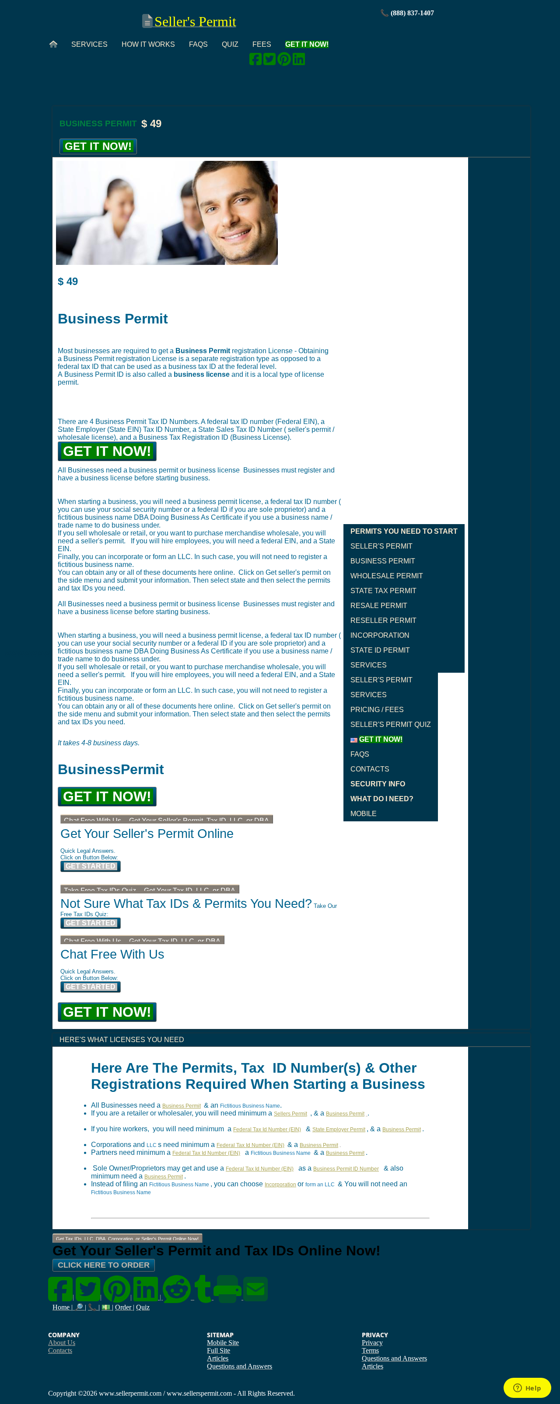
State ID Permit (380, 650)
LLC (152, 1145)
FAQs (198, 44)
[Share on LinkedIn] (299, 62)
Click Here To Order (104, 1265)
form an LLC (320, 1185)
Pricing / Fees (377, 709)
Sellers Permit (290, 1114)
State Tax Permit (383, 590)
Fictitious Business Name (250, 1106)
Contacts (369, 769)
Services (89, 44)
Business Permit (382, 561)
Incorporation (380, 635)
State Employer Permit (338, 1129)
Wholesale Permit (386, 576)
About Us (61, 1342)
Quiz (230, 44)
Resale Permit (378, 605)
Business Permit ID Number (346, 1169)
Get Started (91, 866)
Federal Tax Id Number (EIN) (267, 1129)
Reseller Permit (383, 620)
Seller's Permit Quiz (390, 724)
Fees (261, 44)
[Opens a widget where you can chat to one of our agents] (527, 1389)
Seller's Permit (381, 546)
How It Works (148, 44)
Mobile (363, 813)
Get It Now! (98, 146)
